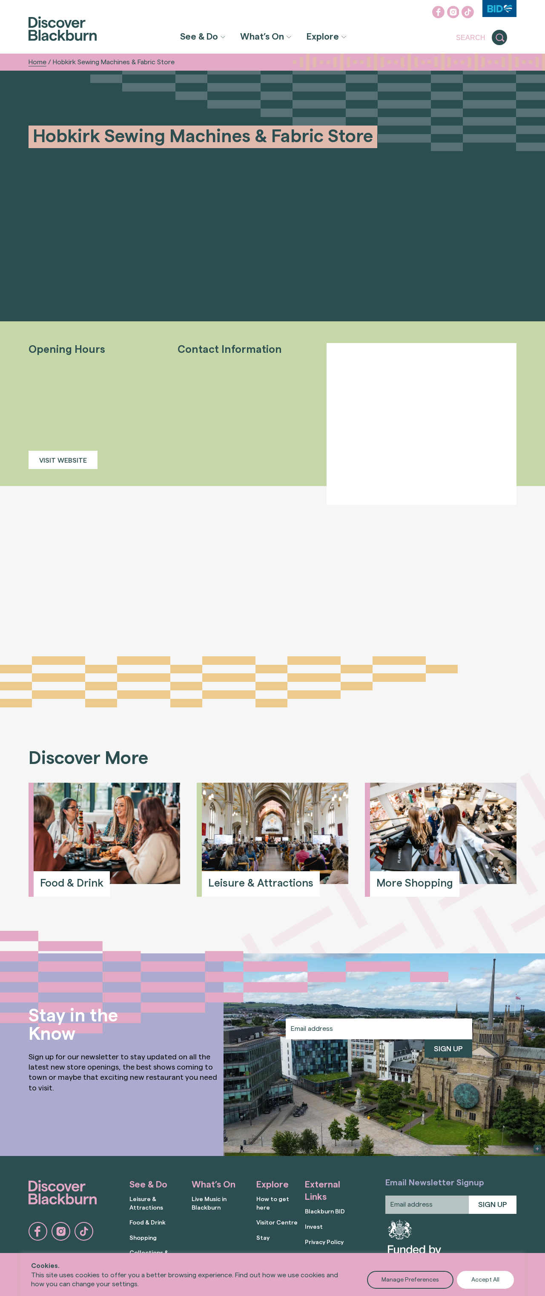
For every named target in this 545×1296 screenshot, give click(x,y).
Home (37, 62)
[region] (272, 1274)
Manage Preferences (410, 1280)
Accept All (485, 1280)
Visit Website (63, 460)
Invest (314, 1227)
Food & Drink (147, 1222)
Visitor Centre (277, 1222)
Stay (263, 1238)
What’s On (262, 36)
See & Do (199, 36)
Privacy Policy (324, 1242)
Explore (323, 36)
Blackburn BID (325, 1211)
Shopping (143, 1238)
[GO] (499, 38)
